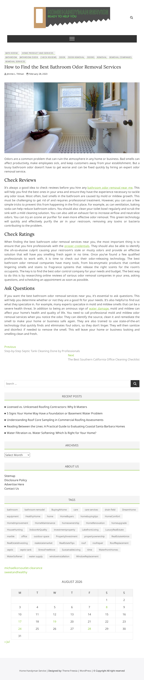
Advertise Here (14, 484)
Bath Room (11, 53)
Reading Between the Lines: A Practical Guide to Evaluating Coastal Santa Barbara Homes (66, 426)
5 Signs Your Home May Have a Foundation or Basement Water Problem (55, 413)
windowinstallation (59, 556)
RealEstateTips (66, 543)
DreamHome (129, 509)
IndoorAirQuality (38, 529)
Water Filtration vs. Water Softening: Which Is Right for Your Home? (51, 433)
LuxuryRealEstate (114, 529)
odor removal (76, 57)
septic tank (25, 549)
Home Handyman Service (32, 670)
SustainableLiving (71, 549)
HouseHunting (15, 529)
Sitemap (9, 476)
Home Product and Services (37, 53)
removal (102, 57)
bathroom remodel (35, 509)
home (50, 516)
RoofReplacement (119, 543)
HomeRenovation (95, 523)
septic (10, 549)
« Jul (7, 642)
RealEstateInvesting (17, 543)
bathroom (11, 57)
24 (19, 629)
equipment (13, 516)
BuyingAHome (59, 509)
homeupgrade (119, 523)
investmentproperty (64, 529)
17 (19, 621)
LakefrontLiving (90, 529)
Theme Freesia (69, 670)
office (24, 536)
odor (62, 57)
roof (83, 543)
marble (10, 536)
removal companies (120, 57)
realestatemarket (44, 543)
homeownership (70, 523)
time (89, 549)
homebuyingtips (89, 516)
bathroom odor (29, 57)
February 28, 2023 (38, 73)
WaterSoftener (14, 556)
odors (90, 57)
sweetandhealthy (15, 572)
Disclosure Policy (15, 480)
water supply (36, 556)
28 (89, 629)
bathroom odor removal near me (110, 188)
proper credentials (77, 246)
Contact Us (11, 488)
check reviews (49, 57)
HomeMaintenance (45, 523)
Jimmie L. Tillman (15, 73)
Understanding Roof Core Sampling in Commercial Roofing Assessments (55, 420)
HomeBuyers (67, 516)
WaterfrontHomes (108, 549)
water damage (99, 308)
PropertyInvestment (66, 536)
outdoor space (41, 536)
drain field (110, 509)
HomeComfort (112, 516)
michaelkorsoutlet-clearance (23, 568)
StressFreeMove (46, 549)
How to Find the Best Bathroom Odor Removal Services (62, 67)
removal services (15, 61)
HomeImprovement (17, 523)
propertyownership (94, 536)
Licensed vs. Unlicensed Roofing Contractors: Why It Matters (47, 407)
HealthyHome (32, 516)
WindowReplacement (87, 556)
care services (91, 509)
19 (54, 621)
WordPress (85, 670)
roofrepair (98, 543)
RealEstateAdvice (120, 536)
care (76, 509)
